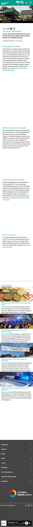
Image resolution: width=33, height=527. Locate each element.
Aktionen (3, 449)
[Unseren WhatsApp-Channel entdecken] (26, 505)
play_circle (27, 523)
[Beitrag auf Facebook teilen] (11, 29)
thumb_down (24, 523)
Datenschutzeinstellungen (8, 505)
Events (3, 454)
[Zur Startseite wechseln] (5, 3)
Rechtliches (4, 481)
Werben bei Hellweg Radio (8, 476)
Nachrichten (4, 444)
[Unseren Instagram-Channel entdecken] (31, 505)
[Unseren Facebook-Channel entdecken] (29, 505)
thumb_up (29, 523)
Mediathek (4, 467)
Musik (3, 458)
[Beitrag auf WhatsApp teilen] (8, 29)
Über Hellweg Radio (7, 472)
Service (3, 463)
